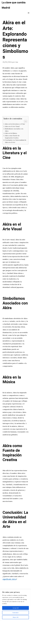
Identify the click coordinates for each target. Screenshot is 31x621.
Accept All (15, 608)
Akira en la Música (11, 133)
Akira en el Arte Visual (12, 126)
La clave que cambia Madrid (13, 5)
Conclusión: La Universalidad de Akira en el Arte (15, 141)
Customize (15, 612)
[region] (15, 605)
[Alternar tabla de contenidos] (25, 121)
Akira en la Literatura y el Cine (15, 124)
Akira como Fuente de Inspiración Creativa (12, 137)
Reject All (15, 617)
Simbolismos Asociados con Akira (14, 130)
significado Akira (9, 579)
